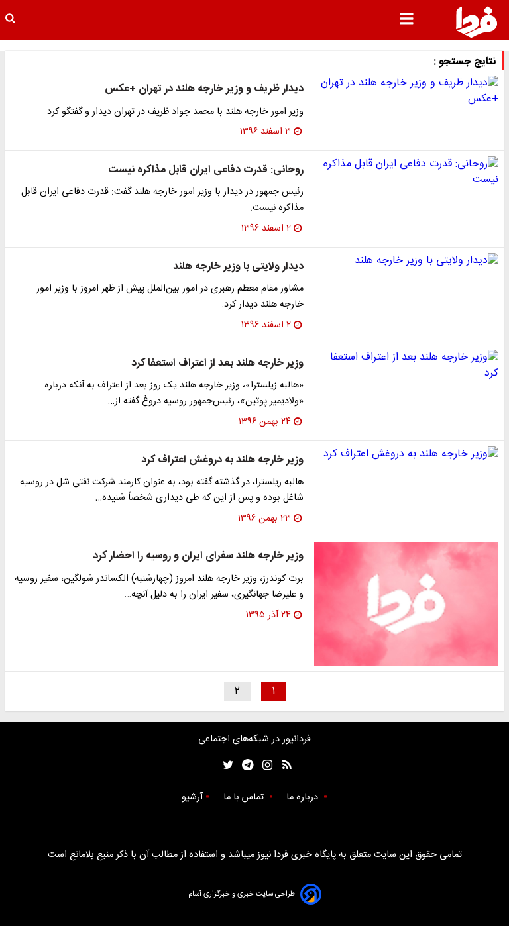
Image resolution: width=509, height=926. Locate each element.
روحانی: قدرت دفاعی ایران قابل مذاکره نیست (206, 170)
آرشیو (192, 797)
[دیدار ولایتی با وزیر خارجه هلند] (406, 261)
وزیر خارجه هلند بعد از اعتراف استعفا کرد (217, 363)
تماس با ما (244, 797)
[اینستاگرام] (264, 765)
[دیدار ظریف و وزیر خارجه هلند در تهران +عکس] (406, 91)
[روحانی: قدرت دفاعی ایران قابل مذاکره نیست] (406, 172)
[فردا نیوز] (476, 21)
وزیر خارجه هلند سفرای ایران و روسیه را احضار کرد (198, 556)
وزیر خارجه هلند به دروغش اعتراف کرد (222, 460)
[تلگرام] (243, 765)
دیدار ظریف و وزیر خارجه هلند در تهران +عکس (204, 89)
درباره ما (303, 797)
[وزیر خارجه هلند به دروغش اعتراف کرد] (406, 454)
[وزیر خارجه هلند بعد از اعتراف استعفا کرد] (406, 366)
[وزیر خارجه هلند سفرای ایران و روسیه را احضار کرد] (406, 604)
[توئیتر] (225, 765)
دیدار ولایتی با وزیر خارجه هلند (238, 267)
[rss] (283, 765)
